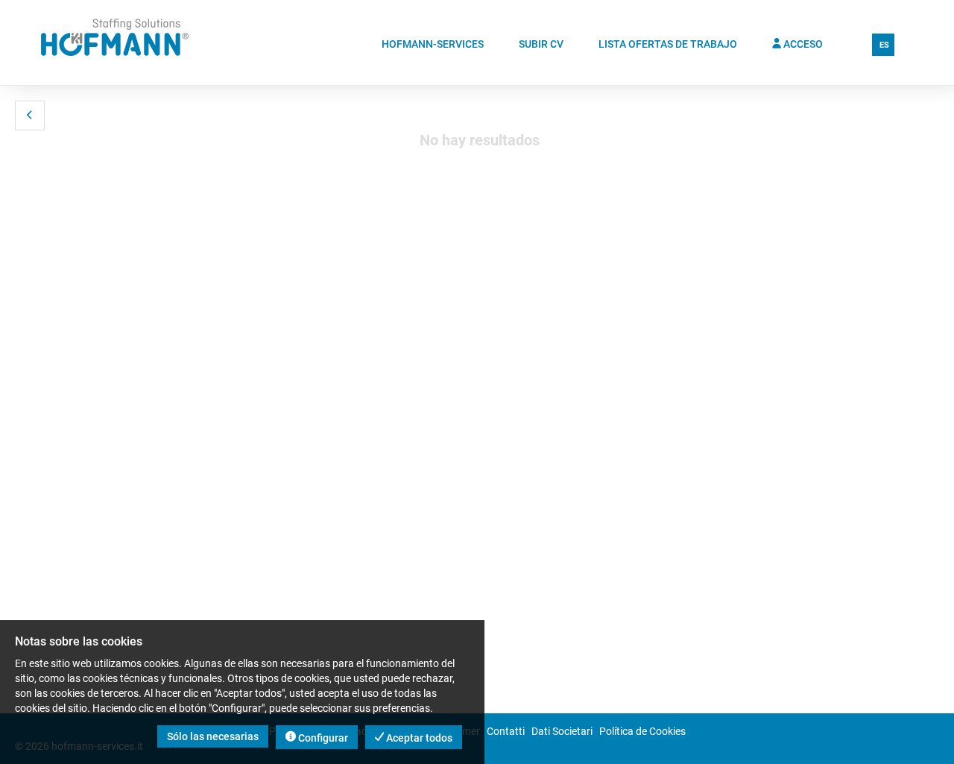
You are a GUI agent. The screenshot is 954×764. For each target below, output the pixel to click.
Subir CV (541, 44)
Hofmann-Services (433, 44)
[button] (30, 115)
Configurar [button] (322, 738)
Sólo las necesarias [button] (213, 736)
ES (884, 45)
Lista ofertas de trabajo (667, 44)
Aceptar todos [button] (418, 738)
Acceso (802, 44)
